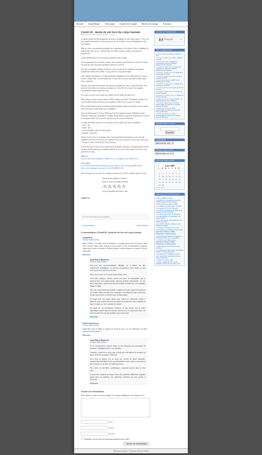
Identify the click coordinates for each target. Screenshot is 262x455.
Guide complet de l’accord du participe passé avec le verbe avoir (168, 262)
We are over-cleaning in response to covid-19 (97, 168)
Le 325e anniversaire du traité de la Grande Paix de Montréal (168, 104)
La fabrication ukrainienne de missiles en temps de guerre (169, 251)
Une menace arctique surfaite (167, 204)
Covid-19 (106, 217)
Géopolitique (94, 24)
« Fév (158, 187)
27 (173, 182)
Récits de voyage (150, 24)
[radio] (105, 186)
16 (160, 179)
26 (170, 182)
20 (173, 179)
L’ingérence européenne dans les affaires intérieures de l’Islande (166, 63)
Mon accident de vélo (164, 198)
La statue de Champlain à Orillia (168, 254)
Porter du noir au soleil (165, 260)
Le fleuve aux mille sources (166, 242)
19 (170, 179)
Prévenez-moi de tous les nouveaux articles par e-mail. (106, 439)
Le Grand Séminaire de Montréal (168, 214)
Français (168, 39)
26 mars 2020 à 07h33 (90, 240)
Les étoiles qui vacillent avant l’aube (169, 232)
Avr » (163, 187)
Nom (111, 422)
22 (180, 179)
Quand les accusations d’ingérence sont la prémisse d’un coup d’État (169, 237)
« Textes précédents (88, 225)
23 (160, 182)
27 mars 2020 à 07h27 (98, 342)
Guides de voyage (128, 24)
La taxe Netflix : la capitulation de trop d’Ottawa (169, 99)
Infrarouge (110, 24)
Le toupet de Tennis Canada (167, 208)
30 (160, 185)
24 (163, 182)
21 (176, 179)
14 (176, 176)
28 (176, 182)
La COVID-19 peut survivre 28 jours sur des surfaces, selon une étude (106, 166)
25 (166, 182)
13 (173, 176)
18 (166, 179)
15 (180, 176)
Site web (112, 434)
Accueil (79, 24)
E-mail (111, 428)
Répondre (86, 254)
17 (163, 179)
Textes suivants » (143, 225)
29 (180, 182)
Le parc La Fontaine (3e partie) (168, 227)
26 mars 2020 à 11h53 (98, 262)
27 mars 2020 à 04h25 (90, 325)
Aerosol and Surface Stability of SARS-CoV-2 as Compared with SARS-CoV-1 (110, 159)
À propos (167, 24)
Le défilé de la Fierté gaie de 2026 (169, 73)
